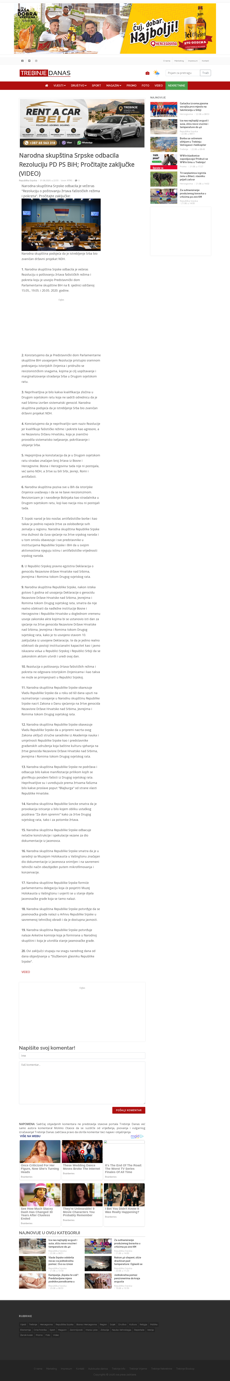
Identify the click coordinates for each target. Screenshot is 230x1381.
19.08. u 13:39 (122, 1288)
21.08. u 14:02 (202, 183)
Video (159, 85)
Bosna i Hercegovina (86, 1324)
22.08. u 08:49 (198, 149)
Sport (96, 85)
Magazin (113, 85)
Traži (205, 73)
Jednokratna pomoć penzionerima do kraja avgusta (127, 1278)
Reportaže (139, 1330)
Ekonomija (25, 1330)
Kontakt (205, 61)
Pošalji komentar (129, 1110)
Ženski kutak (26, 1335)
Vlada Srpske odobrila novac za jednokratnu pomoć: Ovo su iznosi (61, 1260)
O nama (166, 61)
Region (103, 1324)
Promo (131, 85)
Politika (153, 1324)
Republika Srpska (28, 180)
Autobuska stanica (98, 1368)
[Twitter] (29, 60)
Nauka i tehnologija (121, 1330)
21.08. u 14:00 (122, 1253)
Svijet (112, 1324)
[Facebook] (22, 60)
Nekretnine (176, 85)
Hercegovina (186, 114)
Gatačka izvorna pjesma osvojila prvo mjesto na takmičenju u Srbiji (194, 106)
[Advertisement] (61, 325)
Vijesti (59, 85)
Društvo (78, 85)
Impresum (193, 61)
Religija (143, 1324)
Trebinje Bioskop (185, 1368)
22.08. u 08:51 (56, 1253)
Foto (145, 85)
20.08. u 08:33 (56, 1288)
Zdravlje (105, 1330)
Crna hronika (40, 1330)
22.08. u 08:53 (202, 114)
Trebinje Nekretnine (161, 1368)
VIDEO (26, 972)
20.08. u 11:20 (122, 1270)
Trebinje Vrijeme (138, 1368)
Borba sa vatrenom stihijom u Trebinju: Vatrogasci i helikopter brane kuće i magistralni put (194, 145)
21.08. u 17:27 (196, 166)
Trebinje (184, 149)
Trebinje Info (118, 1368)
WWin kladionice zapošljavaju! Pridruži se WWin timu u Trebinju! (194, 159)
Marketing (179, 61)
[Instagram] (36, 60)
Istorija (150, 1330)
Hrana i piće (91, 1330)
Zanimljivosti (76, 1330)
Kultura (133, 1324)
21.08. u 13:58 (56, 1270)
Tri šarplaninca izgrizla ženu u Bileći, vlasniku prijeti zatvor (193, 176)
